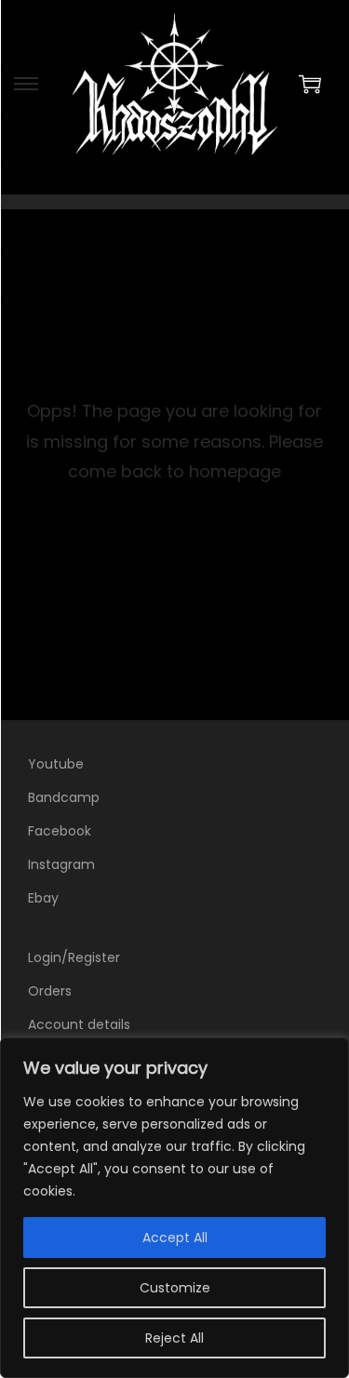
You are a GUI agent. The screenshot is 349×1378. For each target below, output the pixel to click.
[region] (174, 1207)
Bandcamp (64, 797)
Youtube (56, 764)
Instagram (61, 864)
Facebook (59, 831)
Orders (50, 991)
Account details (79, 1024)
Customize (175, 1287)
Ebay (43, 898)
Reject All (174, 1338)
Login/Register (74, 957)
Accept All (175, 1237)
